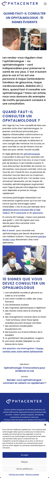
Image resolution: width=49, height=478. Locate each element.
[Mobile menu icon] (45, 3)
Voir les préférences (24, 469)
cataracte (21, 212)
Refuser (24, 462)
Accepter (24, 455)
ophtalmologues (31, 154)
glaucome (38, 212)
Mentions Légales (32, 474)
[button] (45, 424)
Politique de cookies (16, 474)
